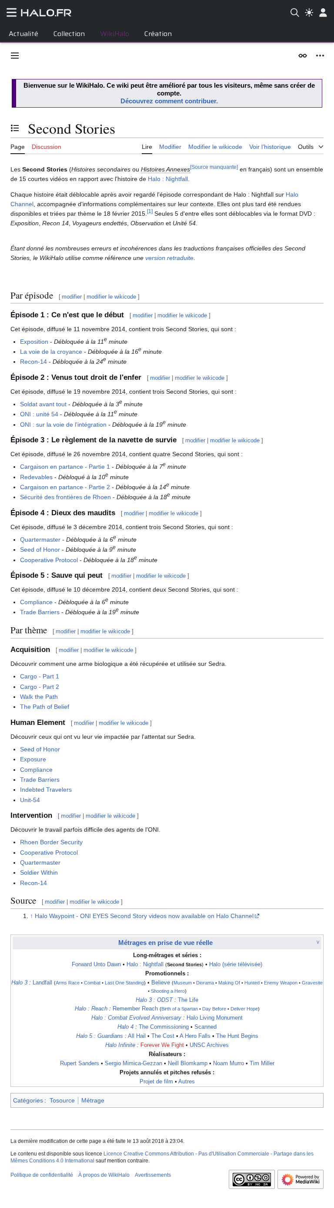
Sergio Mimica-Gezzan (133, 1063)
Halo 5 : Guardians (99, 1036)
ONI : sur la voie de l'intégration (63, 424)
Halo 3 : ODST (154, 1000)
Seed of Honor (40, 549)
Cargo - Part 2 (39, 686)
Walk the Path (39, 696)
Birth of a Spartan (179, 1008)
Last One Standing (124, 982)
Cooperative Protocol (49, 559)
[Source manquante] (214, 167)
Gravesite (312, 982)
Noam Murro (228, 1063)
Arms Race (68, 982)
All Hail (137, 1036)
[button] (14, 55)
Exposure (33, 759)
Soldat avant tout (43, 404)
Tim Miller (262, 1063)
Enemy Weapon (280, 982)
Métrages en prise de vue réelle (165, 942)
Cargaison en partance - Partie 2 (65, 487)
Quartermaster (40, 539)
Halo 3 (19, 983)
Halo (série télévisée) (235, 964)
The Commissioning (164, 1027)
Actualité (23, 33)
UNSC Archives (209, 1045)
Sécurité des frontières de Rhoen (65, 497)
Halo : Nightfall (168, 178)
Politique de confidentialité (41, 1175)
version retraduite (169, 257)
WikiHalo (114, 33)
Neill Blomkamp (187, 1063)
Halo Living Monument (215, 1018)
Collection (69, 33)
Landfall (42, 983)
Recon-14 (33, 361)
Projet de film (156, 1082)
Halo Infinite (120, 1045)
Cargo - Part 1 (39, 676)
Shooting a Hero (168, 991)
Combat (92, 982)
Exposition (34, 341)
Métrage (92, 1100)
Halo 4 (125, 1027)
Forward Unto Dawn (96, 964)
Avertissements (153, 1175)
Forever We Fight (162, 1045)
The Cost (162, 1036)
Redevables (36, 477)
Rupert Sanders (79, 1063)
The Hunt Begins (237, 1036)
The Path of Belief (44, 706)
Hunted (252, 982)
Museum (183, 982)
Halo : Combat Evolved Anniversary (136, 1018)
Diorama (205, 982)
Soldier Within (39, 872)
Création (158, 33)
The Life (188, 1000)
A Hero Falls (195, 1036)
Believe (160, 983)
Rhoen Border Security (51, 842)
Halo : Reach (91, 1009)
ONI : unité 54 (39, 414)
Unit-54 (30, 800)
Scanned (205, 1027)
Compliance (36, 602)
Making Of (229, 982)
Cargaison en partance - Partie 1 (65, 466)
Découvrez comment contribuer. (169, 101)
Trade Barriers (40, 612)
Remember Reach (135, 1009)
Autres (186, 1082)
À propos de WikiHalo (104, 1175)
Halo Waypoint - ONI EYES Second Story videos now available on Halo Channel (144, 915)
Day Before (214, 1008)
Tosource (62, 1100)
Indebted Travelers (46, 789)
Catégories (28, 1100)
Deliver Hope (244, 1008)
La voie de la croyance (51, 351)
